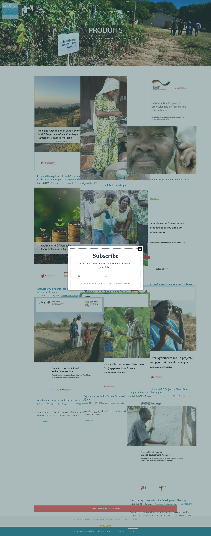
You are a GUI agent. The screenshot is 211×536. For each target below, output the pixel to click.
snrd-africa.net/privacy (124, 283)
